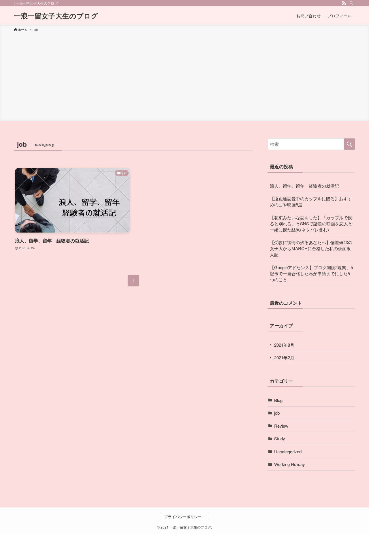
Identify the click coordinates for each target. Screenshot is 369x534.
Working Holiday (289, 464)
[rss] (344, 3)
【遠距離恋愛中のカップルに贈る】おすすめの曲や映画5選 (311, 201)
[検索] (351, 3)
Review (281, 426)
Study (279, 438)
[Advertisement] (184, 75)
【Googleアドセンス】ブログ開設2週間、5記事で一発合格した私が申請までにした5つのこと (311, 273)
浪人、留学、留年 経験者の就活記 (304, 186)
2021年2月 (284, 357)
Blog (278, 400)
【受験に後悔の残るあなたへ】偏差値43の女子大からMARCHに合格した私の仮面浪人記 (311, 248)
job (277, 413)
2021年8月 (284, 345)
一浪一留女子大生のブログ (56, 15)
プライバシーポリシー (184, 516)
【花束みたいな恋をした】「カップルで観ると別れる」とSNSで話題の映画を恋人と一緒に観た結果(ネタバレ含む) (311, 223)
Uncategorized (288, 451)
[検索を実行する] (349, 144)
